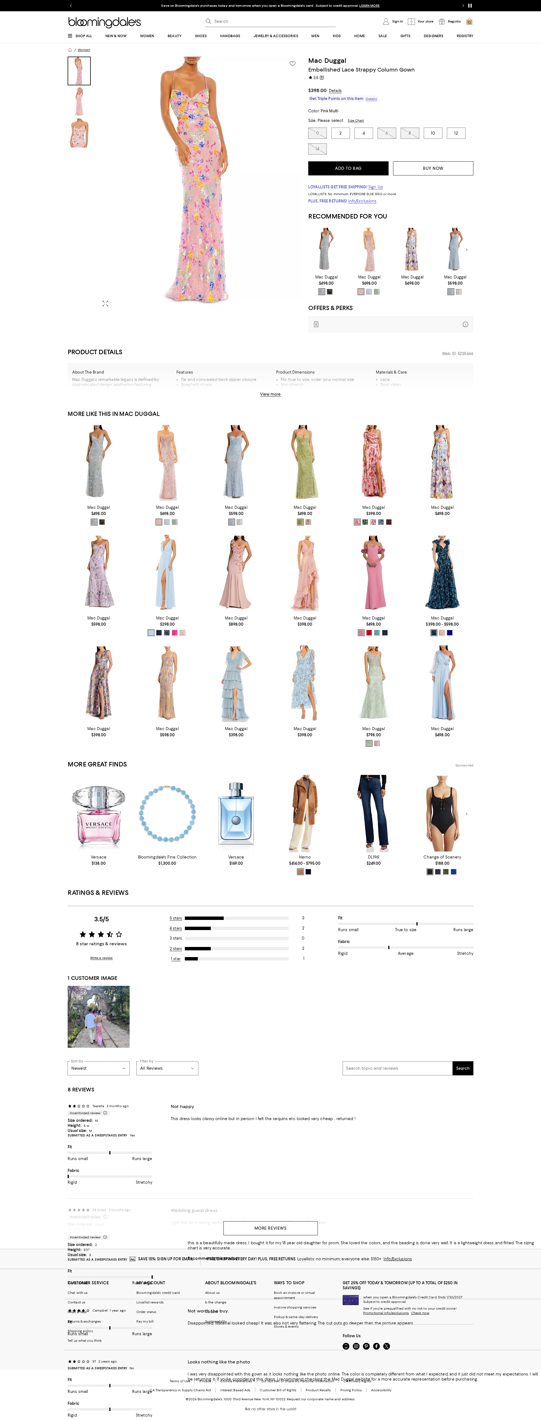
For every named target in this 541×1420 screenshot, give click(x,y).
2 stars (176, 948)
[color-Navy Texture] (438, 872)
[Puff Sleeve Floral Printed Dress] (305, 684)
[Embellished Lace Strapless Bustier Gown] (455, 250)
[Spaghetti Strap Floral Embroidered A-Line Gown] (412, 250)
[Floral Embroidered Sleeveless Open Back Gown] (326, 250)
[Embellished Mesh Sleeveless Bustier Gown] (305, 462)
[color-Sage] (369, 743)
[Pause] (470, 5)
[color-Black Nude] (329, 292)
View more (270, 394)
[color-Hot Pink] (175, 633)
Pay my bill (145, 1321)
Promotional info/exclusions (386, 1313)
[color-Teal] (377, 633)
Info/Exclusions (362, 201)
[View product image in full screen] (105, 303)
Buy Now (433, 168)
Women (84, 50)
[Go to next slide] (463, 5)
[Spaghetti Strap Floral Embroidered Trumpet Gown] (99, 573)
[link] (326, 285)
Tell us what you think (85, 1341)
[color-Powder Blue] (322, 292)
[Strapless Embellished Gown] (369, 250)
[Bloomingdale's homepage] (70, 50)
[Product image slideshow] (199, 184)
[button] (184, 184)
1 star (176, 959)
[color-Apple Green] (300, 522)
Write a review (101, 958)
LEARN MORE (369, 6)
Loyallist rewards (150, 1302)
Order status (146, 1312)
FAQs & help (77, 1312)
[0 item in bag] (469, 21)
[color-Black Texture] (430, 872)
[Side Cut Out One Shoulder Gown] (374, 462)
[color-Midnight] (385, 633)
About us (212, 1293)
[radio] (321, 291)
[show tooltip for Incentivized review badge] (104, 1113)
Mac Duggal (327, 60)
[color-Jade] (377, 292)
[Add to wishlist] (292, 64)
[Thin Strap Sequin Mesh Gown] (167, 684)
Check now (420, 1313)
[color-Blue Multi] (167, 633)
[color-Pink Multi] (442, 633)
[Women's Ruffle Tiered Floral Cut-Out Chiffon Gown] (442, 573)
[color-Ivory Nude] (459, 292)
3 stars (176, 938)
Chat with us (78, 1293)
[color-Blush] (361, 292)
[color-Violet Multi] (182, 633)
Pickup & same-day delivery (296, 1317)
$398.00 (317, 90)
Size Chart (356, 120)
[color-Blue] (451, 292)
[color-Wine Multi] (389, 522)
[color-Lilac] (377, 743)
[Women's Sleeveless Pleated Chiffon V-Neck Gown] (167, 573)
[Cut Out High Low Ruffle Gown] (305, 573)
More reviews (270, 1228)
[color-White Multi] (373, 522)
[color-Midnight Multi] (434, 633)
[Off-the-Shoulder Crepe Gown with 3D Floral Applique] (374, 573)
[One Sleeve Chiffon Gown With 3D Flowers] (442, 684)
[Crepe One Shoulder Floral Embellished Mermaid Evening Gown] (236, 573)
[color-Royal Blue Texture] (453, 872)
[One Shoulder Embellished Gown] (374, 684)
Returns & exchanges (84, 1321)
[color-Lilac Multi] (381, 522)
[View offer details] (390, 324)
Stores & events (286, 1326)
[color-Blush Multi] (357, 522)
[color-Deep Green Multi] (365, 522)
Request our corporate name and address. (321, 1399)
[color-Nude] (308, 522)
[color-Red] (369, 633)
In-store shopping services (295, 1307)
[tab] (79, 71)
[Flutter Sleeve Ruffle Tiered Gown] (236, 684)
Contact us (76, 1302)
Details (335, 90)
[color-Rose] (361, 633)
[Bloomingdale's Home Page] (105, 22)
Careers (211, 1312)
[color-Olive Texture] (446, 872)
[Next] (466, 249)
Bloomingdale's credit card (158, 1293)
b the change (215, 1302)
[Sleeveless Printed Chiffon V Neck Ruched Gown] (99, 684)
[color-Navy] (159, 633)
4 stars (176, 928)
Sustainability (216, 1321)
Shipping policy (80, 1331)
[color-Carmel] (300, 872)
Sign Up (375, 187)
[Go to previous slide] (71, 5)
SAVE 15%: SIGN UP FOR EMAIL (166, 1259)
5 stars (176, 918)
